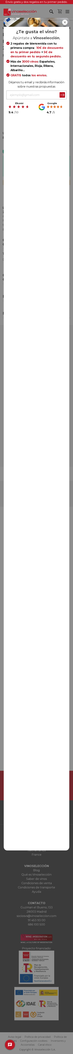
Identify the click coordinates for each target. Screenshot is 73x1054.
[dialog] (36, 527)
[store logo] (18, 14)
